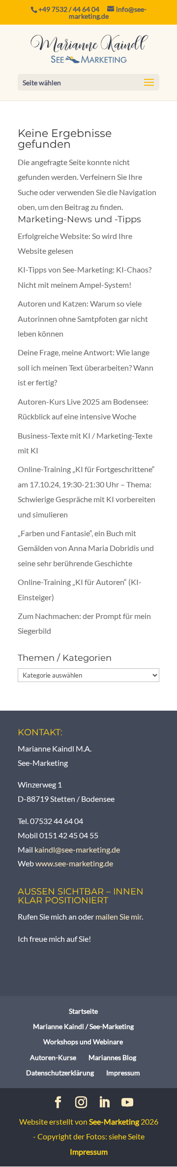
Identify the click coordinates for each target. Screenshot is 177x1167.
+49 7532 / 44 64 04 (68, 9)
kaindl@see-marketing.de (77, 849)
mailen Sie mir (118, 916)
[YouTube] (127, 1103)
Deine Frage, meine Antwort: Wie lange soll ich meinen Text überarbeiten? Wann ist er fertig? (85, 367)
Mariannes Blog (112, 1057)
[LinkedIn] (104, 1103)
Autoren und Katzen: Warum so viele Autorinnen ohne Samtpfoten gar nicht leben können (83, 318)
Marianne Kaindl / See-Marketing (83, 1026)
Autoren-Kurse (53, 1057)
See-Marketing (114, 1121)
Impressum (123, 1072)
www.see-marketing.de (74, 863)
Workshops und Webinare (83, 1041)
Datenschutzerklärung (60, 1072)
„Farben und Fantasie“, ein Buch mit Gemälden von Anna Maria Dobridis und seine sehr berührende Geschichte (86, 548)
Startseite (83, 1011)
